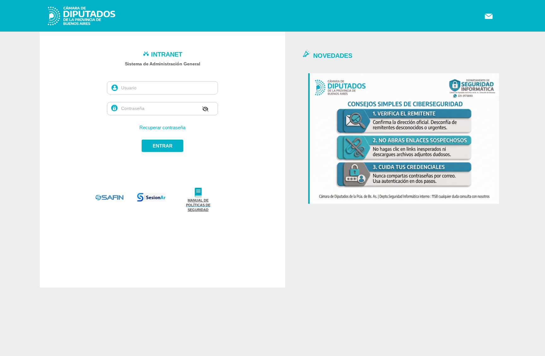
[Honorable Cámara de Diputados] (62, 26)
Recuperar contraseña (162, 127)
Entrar (163, 145)
